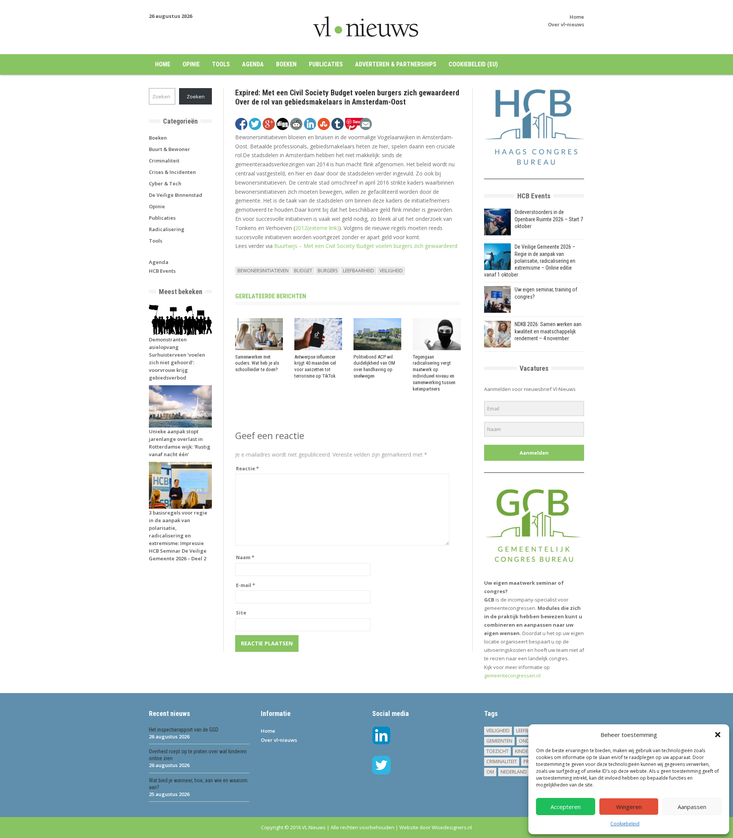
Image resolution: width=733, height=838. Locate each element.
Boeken (286, 64)
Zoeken (196, 96)
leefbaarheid (358, 270)
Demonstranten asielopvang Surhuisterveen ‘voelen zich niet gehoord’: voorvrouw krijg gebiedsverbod (177, 358)
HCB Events (162, 270)
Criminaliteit (164, 160)
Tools (221, 64)
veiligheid (391, 270)
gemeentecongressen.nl (512, 675)
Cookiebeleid (624, 823)
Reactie (247, 468)
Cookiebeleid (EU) (473, 64)
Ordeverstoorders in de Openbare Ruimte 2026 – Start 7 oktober (549, 219)
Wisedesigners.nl (452, 827)
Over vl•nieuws (566, 24)
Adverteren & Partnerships (395, 64)
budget (303, 270)
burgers (327, 270)
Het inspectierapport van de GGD (183, 730)
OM (490, 772)
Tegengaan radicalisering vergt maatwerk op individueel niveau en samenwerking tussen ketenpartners (434, 373)
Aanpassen (692, 807)
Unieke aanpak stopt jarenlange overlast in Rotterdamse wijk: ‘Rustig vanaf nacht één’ (179, 443)
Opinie (191, 64)
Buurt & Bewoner (169, 149)
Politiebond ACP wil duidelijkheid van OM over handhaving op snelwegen (374, 366)
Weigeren (629, 807)
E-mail (245, 585)
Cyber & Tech (165, 183)
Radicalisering (166, 229)
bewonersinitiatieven (263, 270)
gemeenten (499, 741)
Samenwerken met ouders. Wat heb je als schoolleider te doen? (257, 363)
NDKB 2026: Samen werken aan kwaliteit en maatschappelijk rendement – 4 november (548, 331)
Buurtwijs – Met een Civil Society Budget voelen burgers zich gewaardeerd (365, 245)
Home (577, 16)
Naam (245, 557)
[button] (718, 734)
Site (241, 612)
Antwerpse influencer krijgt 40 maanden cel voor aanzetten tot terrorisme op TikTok (315, 366)
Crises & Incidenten (172, 172)
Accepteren (566, 807)
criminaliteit (501, 761)
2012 (317, 228)
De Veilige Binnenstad (175, 194)
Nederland (514, 772)
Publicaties (326, 64)
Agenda (253, 64)
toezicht (497, 751)
